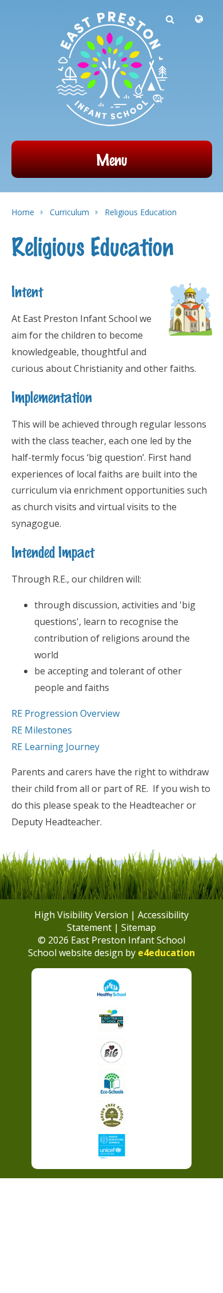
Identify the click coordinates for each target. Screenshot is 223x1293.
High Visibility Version (81, 914)
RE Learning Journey (55, 746)
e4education (166, 952)
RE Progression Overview (65, 713)
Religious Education (141, 212)
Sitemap (138, 927)
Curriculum (69, 212)
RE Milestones (41, 730)
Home (22, 212)
